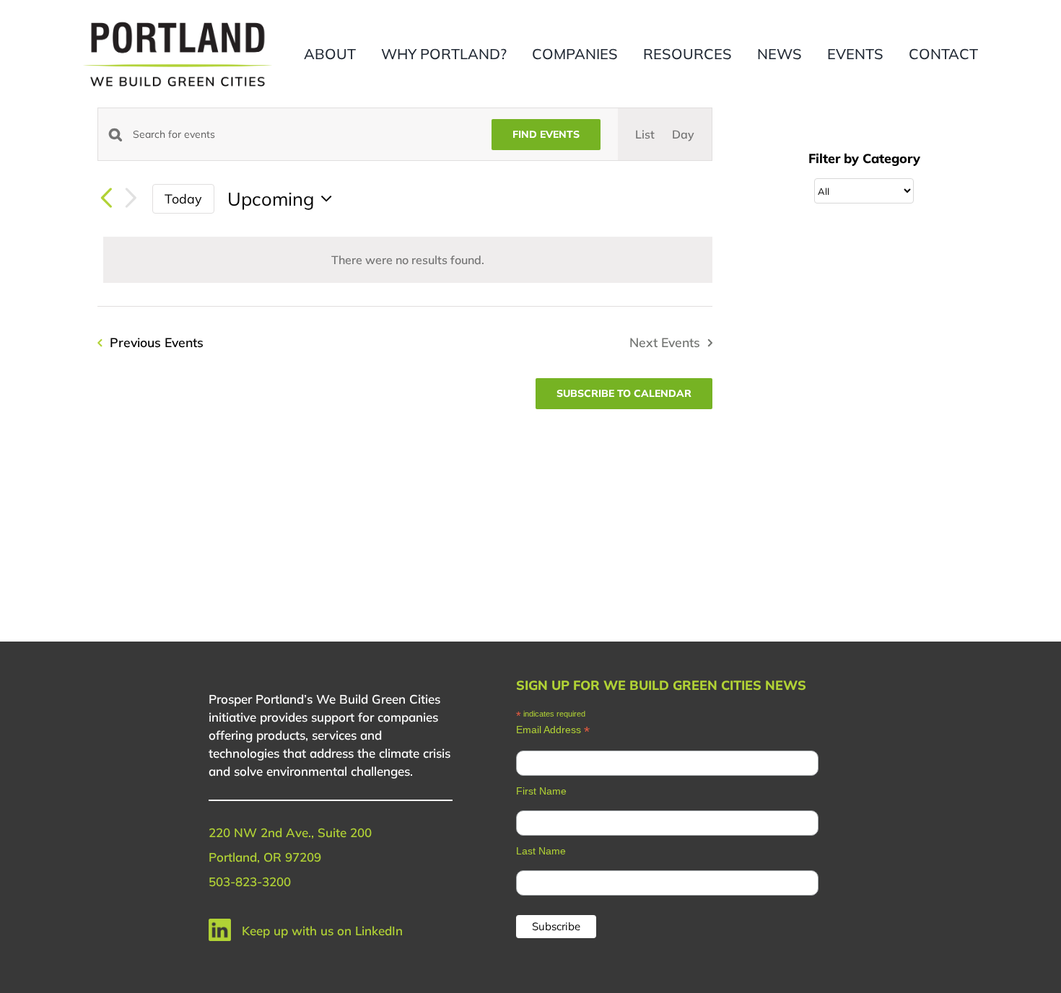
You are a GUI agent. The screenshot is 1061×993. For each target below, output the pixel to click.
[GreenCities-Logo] (177, 24)
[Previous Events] (106, 199)
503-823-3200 (250, 881)
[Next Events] (130, 199)
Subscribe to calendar (623, 394)
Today (183, 198)
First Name (541, 791)
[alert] (407, 260)
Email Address (553, 730)
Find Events (546, 134)
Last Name (541, 851)
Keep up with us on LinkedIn (322, 930)
